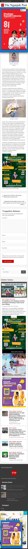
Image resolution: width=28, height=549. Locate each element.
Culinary (3, 510)
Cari (3, 269)
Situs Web (4, 248)
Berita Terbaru (7, 280)
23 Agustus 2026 (6, 306)
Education (12, 299)
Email (4, 241)
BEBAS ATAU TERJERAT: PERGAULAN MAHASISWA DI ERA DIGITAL (12, 196)
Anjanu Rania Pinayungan (15, 423)
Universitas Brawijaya (14, 188)
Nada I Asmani (21, 437)
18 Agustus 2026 (13, 437)
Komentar (4, 218)
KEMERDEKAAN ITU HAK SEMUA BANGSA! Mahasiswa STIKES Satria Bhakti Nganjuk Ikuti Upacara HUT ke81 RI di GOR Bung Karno (17, 416)
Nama (4, 235)
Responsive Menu (25, 1)
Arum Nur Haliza (14, 306)
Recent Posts (7, 482)
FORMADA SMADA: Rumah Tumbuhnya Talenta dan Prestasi (16, 445)
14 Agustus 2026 (13, 448)
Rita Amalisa (20, 448)
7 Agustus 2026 (12, 460)
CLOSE (25, 512)
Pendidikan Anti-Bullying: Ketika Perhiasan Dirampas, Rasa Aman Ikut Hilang (13, 302)
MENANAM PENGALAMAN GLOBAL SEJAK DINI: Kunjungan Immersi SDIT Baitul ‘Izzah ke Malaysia (13, 203)
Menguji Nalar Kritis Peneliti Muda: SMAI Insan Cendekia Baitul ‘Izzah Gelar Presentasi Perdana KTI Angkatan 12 (17, 432)
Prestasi (7, 188)
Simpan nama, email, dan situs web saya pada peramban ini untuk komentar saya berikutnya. (13, 256)
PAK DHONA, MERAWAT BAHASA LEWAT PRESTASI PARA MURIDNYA (16, 456)
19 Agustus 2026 (13, 422)
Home (2, 508)
